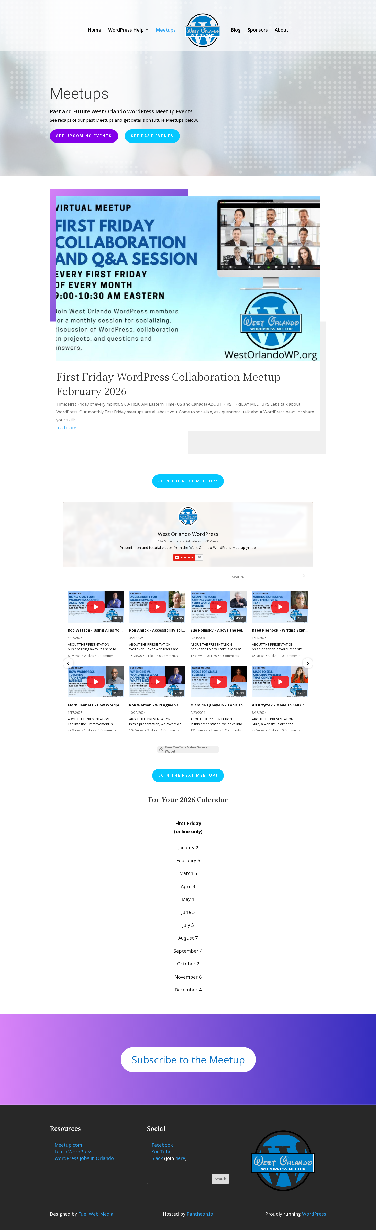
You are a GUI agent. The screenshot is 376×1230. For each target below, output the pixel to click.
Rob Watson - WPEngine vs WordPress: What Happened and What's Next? (157, 705)
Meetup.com (68, 1145)
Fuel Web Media (95, 1214)
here (180, 1158)
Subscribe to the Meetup (188, 1059)
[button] (68, 663)
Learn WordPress (73, 1151)
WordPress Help (126, 30)
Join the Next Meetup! (188, 481)
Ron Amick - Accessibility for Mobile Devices (157, 630)
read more (66, 427)
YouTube (161, 1151)
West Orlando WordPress (188, 534)
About (281, 30)
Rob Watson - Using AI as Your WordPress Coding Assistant (96, 630)
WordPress (314, 1214)
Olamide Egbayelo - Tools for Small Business (219, 705)
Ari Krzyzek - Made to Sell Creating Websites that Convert (280, 705)
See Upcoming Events (84, 136)
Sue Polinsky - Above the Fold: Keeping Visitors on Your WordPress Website (219, 630)
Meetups (166, 30)
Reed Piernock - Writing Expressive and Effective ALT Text (280, 630)
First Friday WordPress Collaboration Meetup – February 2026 (172, 383)
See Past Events (152, 136)
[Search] (304, 576)
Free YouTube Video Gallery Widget (186, 749)
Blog (236, 30)
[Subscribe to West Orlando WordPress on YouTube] (188, 557)
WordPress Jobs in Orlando (84, 1158)
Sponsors (258, 30)
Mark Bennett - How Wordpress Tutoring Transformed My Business (96, 705)
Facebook (162, 1145)
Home (94, 30)
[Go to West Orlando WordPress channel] (188, 516)
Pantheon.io (200, 1214)
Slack (157, 1158)
